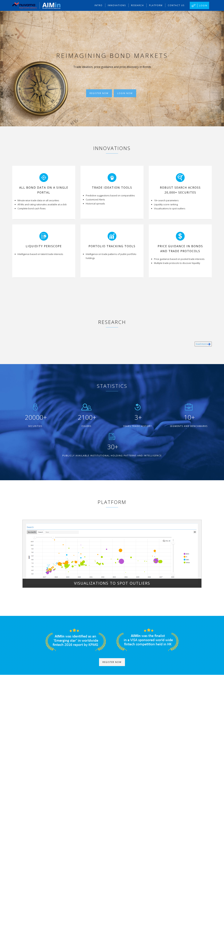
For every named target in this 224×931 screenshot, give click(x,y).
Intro (98, 5)
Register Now (99, 93)
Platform (156, 5)
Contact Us (176, 5)
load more (201, 343)
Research (137, 5)
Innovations (117, 5)
